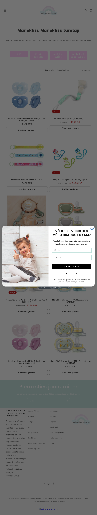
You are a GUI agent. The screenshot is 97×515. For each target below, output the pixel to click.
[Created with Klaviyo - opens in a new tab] (48, 288)
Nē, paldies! (71, 274)
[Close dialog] (92, 228)
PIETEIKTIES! (71, 267)
